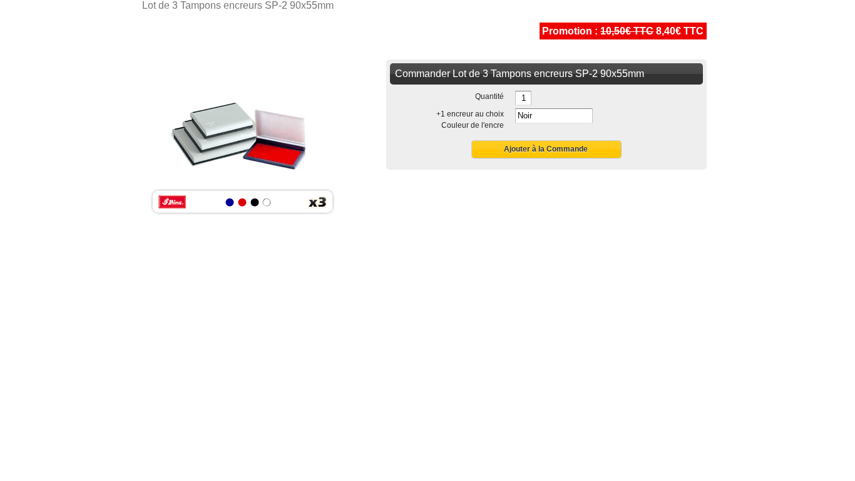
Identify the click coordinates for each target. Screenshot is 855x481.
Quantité (489, 96)
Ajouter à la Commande (546, 149)
